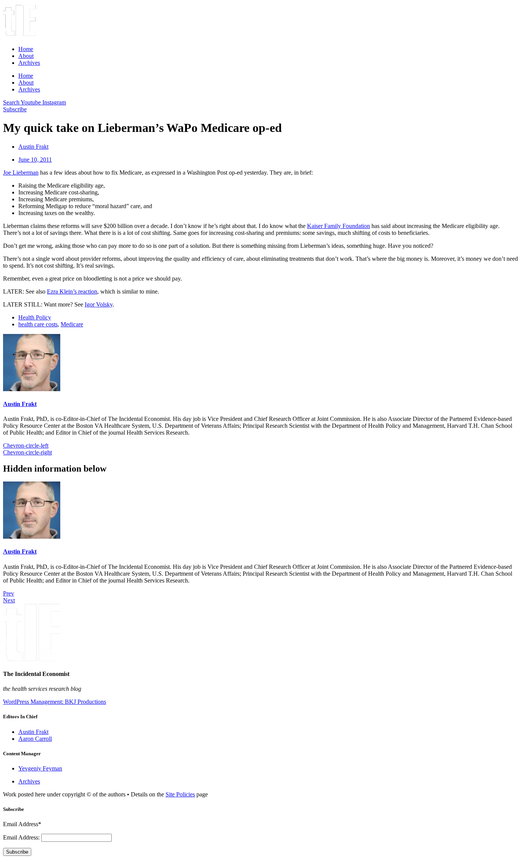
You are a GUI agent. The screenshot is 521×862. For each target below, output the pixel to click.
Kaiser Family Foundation (338, 226)
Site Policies (180, 794)
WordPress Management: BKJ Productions (54, 701)
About (26, 56)
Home (25, 49)
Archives (29, 62)
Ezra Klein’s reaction (72, 291)
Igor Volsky (99, 304)
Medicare (72, 324)
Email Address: (22, 837)
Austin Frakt (20, 404)
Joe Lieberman (21, 172)
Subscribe (17, 852)
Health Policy (34, 317)
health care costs (38, 324)
